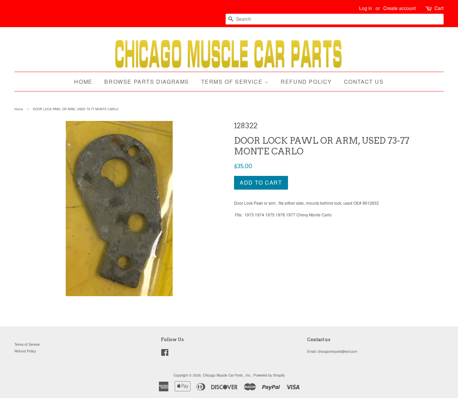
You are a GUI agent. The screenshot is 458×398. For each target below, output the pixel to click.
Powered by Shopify (269, 375)
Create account (399, 8)
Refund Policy (306, 81)
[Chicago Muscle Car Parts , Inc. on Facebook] (165, 353)
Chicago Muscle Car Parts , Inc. (227, 375)
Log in (365, 8)
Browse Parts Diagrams (146, 81)
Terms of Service (233, 81)
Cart (439, 8)
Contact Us (364, 81)
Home (83, 81)
